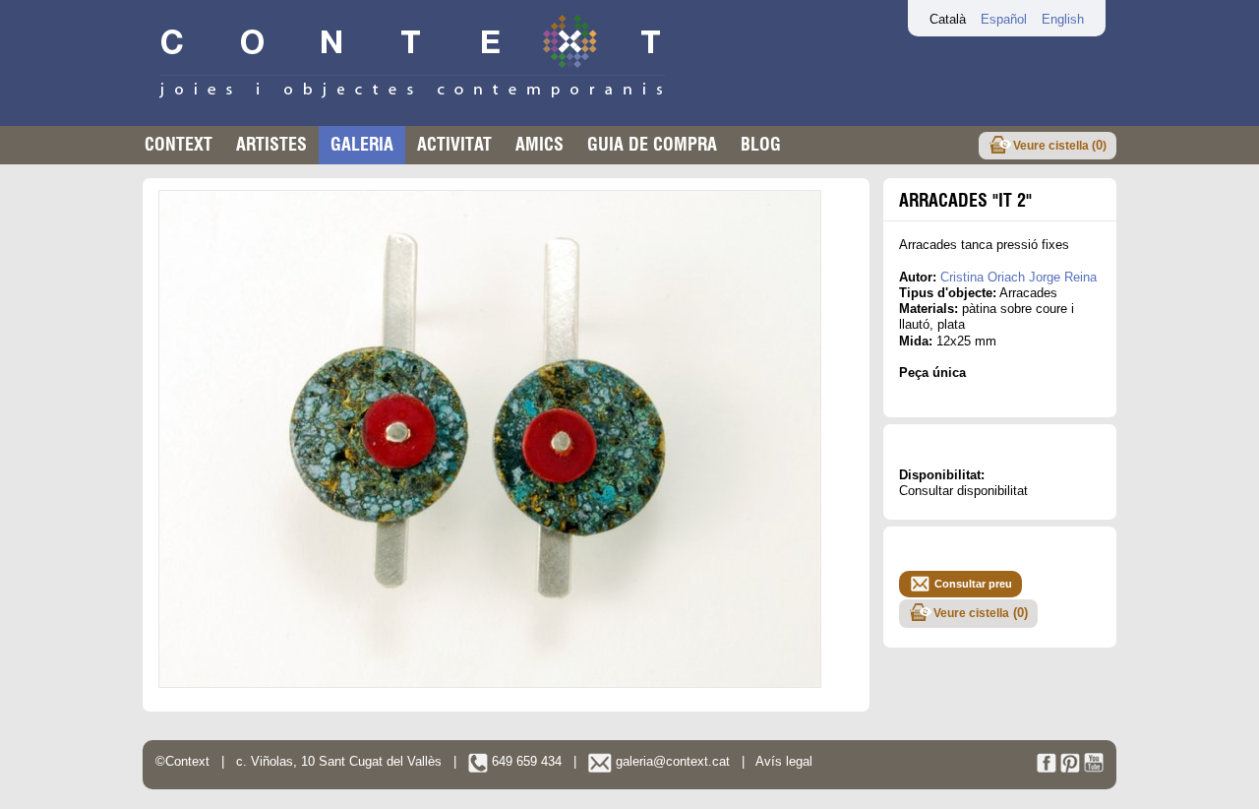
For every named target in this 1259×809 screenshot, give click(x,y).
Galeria (361, 144)
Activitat (454, 144)
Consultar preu (973, 584)
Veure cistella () (1060, 145)
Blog (761, 144)
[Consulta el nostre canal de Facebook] (1046, 768)
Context (178, 144)
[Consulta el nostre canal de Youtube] (1094, 768)
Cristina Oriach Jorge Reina (1018, 277)
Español (1004, 19)
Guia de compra (652, 144)
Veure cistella (980, 612)
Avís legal (783, 761)
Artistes (271, 144)
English (1063, 19)
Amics (539, 144)
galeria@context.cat (671, 761)
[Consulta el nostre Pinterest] (1070, 768)
